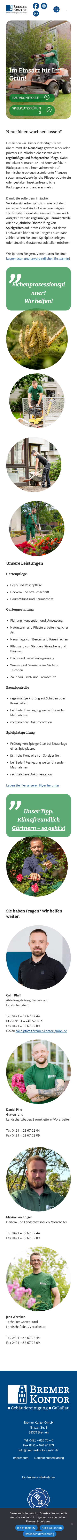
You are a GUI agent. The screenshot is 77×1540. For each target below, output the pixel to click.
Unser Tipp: (38, 811)
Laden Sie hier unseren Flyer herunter (32, 785)
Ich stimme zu (26, 1527)
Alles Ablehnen (52, 1527)
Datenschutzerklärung (49, 1458)
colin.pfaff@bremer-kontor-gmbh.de (41, 1031)
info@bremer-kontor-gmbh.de (38, 1450)
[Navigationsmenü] (66, 9)
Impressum (21, 1458)
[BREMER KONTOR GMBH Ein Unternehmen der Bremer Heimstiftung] (16, 9)
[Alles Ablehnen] (72, 1524)
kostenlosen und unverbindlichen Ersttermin (37, 258)
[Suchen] (56, 9)
